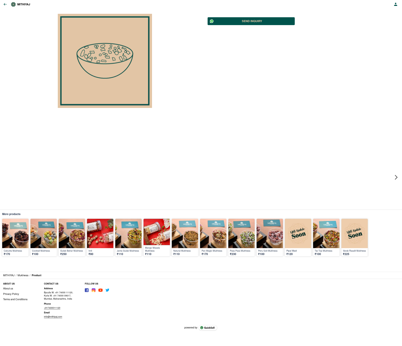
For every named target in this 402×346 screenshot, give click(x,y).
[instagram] (93, 290)
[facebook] (86, 290)
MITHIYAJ (23, 4)
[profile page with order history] (396, 4)
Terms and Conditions (15, 299)
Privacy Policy (11, 294)
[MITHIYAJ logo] (13, 4)
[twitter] (107, 290)
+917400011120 (52, 307)
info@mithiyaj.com (53, 316)
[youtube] (100, 290)
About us (8, 288)
